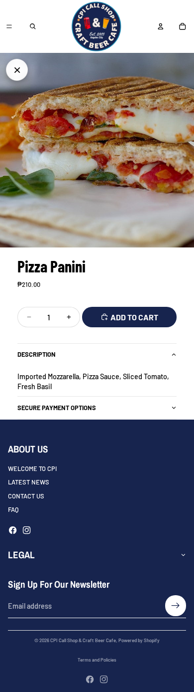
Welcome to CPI (32, 468)
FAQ (13, 509)
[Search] (33, 26)
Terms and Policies (97, 660)
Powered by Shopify (139, 640)
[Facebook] (12, 530)
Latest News (28, 482)
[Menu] (9, 26)
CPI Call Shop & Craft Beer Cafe (83, 640)
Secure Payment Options (56, 408)
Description (36, 354)
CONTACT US (26, 495)
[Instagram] (26, 530)
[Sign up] (175, 605)
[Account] (160, 26)
